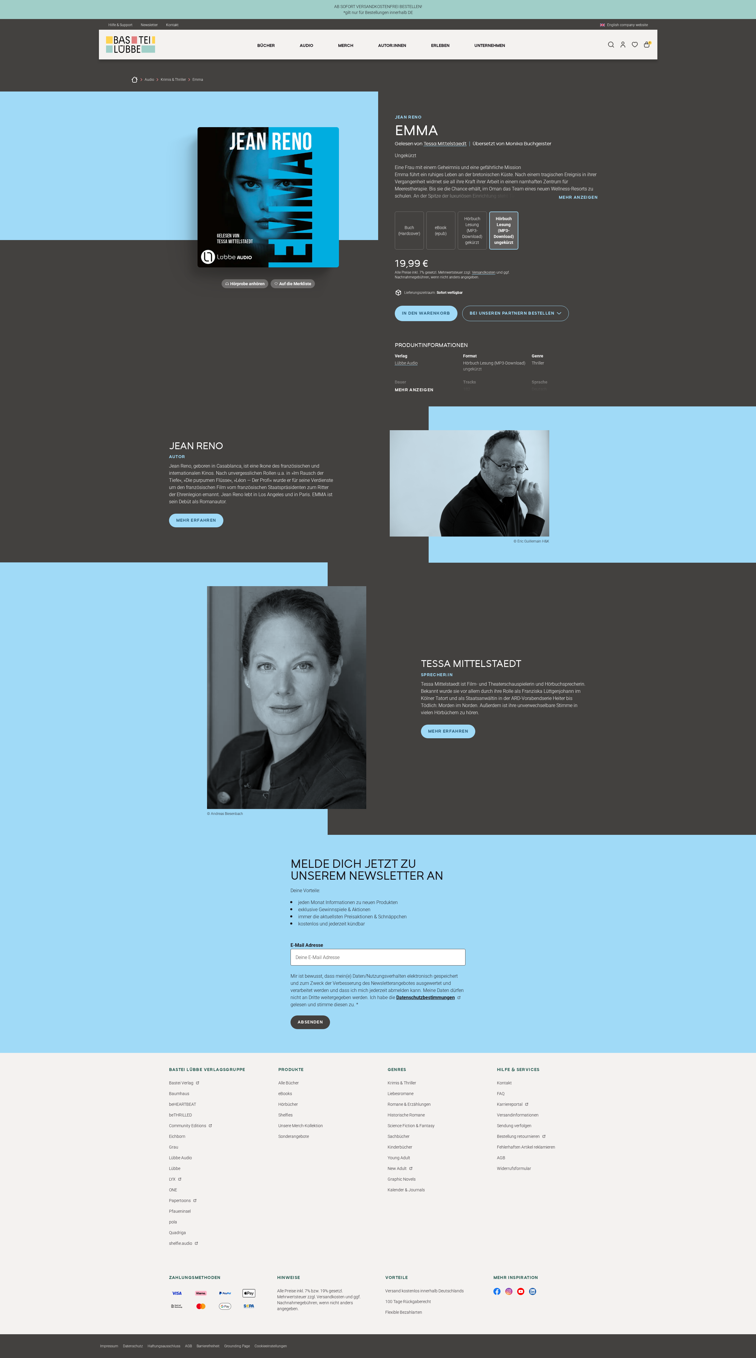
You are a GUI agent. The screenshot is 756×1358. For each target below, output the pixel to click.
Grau (173, 1147)
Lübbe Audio (406, 363)
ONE (173, 1189)
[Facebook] (497, 1291)
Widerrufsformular (514, 1168)
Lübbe (174, 1168)
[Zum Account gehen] (622, 44)
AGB (501, 1157)
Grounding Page (237, 1346)
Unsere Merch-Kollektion (300, 1125)
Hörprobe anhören (247, 283)
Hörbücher (288, 1104)
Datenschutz (133, 1346)
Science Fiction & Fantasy (411, 1125)
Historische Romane (406, 1115)
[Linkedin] (532, 1291)
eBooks (285, 1093)
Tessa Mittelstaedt (445, 143)
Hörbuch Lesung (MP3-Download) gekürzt (472, 230)
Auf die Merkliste (294, 284)
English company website (627, 25)
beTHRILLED (180, 1115)
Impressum (109, 1346)
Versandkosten (483, 272)
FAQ (500, 1093)
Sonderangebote (293, 1136)
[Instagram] (508, 1291)
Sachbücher (399, 1136)
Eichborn (177, 1136)
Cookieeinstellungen (271, 1346)
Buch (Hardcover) (409, 230)
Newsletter (149, 25)
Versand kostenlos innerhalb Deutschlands (424, 1290)
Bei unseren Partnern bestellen (512, 313)
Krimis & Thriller (173, 80)
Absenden (310, 1022)
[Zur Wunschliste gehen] (634, 44)
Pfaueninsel (180, 1211)
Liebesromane (400, 1093)
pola (173, 1222)
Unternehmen (489, 46)
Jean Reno (408, 117)
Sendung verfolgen (514, 1125)
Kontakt (172, 25)
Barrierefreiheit (208, 1346)
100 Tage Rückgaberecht (408, 1301)
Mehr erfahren (196, 520)
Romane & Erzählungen (409, 1104)
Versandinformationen (518, 1115)
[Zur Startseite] (134, 79)
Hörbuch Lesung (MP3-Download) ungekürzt (504, 230)
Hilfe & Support (120, 25)
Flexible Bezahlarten (403, 1312)
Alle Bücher (288, 1083)
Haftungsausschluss (164, 1346)
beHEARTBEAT (182, 1104)
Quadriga (177, 1232)
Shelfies (285, 1115)
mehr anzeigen (578, 197)
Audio (149, 80)
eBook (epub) (441, 230)
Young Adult (399, 1157)
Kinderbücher (400, 1147)
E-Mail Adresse (307, 945)
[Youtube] (520, 1291)
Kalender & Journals (406, 1189)
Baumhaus (179, 1093)
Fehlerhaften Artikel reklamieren (526, 1147)
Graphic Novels (402, 1179)
